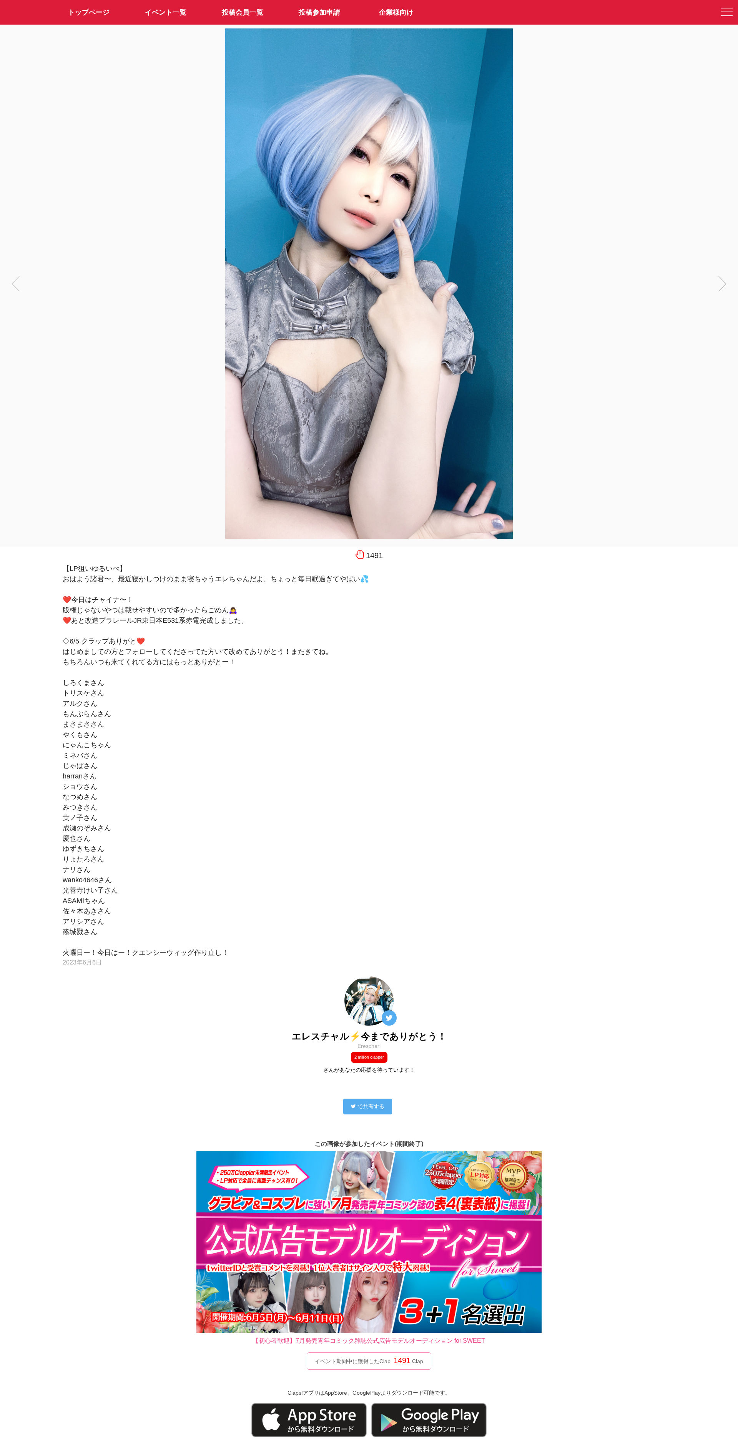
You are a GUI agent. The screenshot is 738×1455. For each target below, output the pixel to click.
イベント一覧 (165, 12)
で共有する (370, 1106)
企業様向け (396, 12)
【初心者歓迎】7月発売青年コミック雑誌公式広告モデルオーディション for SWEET (369, 1340)
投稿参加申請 (319, 12)
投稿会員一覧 (242, 12)
